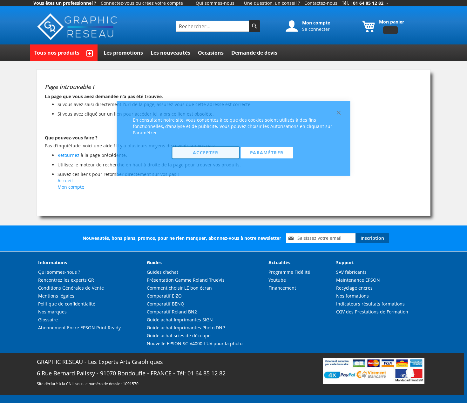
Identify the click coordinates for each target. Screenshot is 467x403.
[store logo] (78, 27)
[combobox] (213, 26)
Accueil (65, 181)
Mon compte (71, 187)
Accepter (206, 152)
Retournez (68, 155)
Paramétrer (267, 152)
